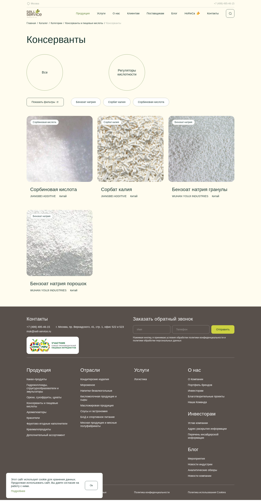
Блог (174, 13)
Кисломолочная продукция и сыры (98, 398)
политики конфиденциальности (206, 337)
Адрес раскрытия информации (207, 428)
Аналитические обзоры (202, 470)
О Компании (195, 379)
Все (45, 72)
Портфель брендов (200, 384)
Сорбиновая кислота (151, 102)
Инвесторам (195, 390)
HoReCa (190, 13)
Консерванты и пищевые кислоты (42, 405)
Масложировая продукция (97, 405)
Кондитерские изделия (94, 379)
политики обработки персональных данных (157, 340)
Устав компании (198, 423)
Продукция (83, 13)
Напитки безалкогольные (96, 390)
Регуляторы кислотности (127, 72)
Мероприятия (196, 458)
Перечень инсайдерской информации (203, 436)
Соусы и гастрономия (94, 411)
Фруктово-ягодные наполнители (47, 423)
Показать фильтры (43, 102)
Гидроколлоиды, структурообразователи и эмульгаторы (43, 388)
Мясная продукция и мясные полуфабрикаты (98, 424)
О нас (116, 13)
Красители (33, 417)
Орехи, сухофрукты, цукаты (44, 397)
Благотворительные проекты (206, 396)
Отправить (223, 329)
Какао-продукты (37, 379)
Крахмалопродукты (39, 429)
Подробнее (18, 491)
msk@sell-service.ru (39, 331)
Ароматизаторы (36, 412)
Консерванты (86, 72)
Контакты (213, 13)
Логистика (140, 379)
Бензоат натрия (86, 102)
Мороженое (87, 384)
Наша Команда (197, 402)
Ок (91, 485)
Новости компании (199, 475)
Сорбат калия (117, 102)
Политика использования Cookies (207, 492)
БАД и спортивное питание (97, 416)
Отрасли (90, 370)
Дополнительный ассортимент (46, 435)
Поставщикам (155, 13)
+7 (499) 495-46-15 (224, 3)
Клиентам (133, 13)
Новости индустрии (200, 464)
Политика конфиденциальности (152, 492)
